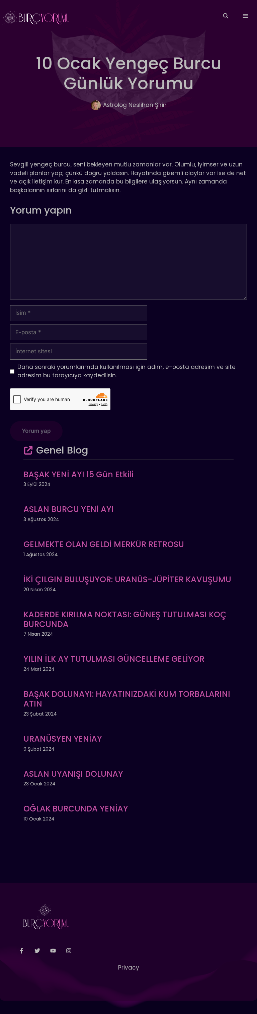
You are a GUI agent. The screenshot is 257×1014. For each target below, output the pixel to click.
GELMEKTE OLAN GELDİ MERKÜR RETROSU (103, 544)
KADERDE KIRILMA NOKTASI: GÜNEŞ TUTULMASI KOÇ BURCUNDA (125, 619)
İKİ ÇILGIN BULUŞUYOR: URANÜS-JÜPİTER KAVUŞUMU (127, 579)
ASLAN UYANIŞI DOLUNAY (73, 773)
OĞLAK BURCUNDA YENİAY (75, 808)
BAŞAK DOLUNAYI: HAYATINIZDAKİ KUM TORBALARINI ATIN (126, 698)
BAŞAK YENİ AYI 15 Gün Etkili (78, 474)
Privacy (128, 968)
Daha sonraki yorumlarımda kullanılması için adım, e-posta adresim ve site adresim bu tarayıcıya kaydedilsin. (126, 371)
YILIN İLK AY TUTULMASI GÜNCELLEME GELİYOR (113, 658)
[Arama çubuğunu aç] (225, 16)
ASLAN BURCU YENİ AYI (68, 509)
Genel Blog (62, 450)
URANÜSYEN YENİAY (62, 738)
